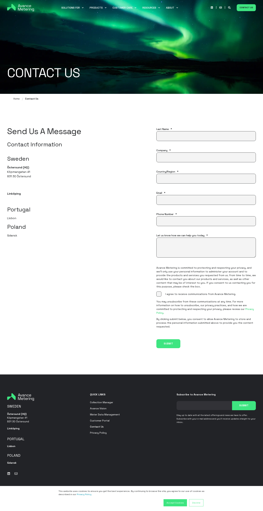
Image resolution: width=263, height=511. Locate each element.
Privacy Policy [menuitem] (98, 432)
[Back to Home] (20, 7)
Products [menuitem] (96, 7)
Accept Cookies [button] (175, 502)
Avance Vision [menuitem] (98, 408)
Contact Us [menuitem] (97, 426)
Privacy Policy (84, 494)
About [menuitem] (170, 7)
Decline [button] (196, 502)
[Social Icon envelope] (15, 473)
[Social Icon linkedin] (212, 7)
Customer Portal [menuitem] (99, 420)
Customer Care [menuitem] (123, 7)
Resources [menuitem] (149, 7)
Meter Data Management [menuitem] (105, 414)
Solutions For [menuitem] (70, 7)
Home (16, 98)
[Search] (229, 7)
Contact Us (246, 7)
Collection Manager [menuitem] (101, 402)
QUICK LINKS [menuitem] (97, 394)
